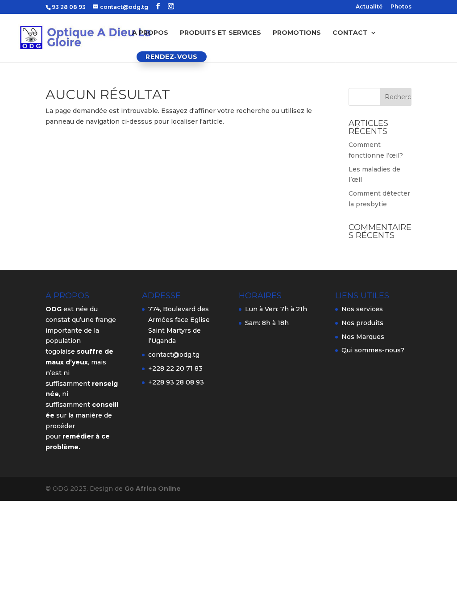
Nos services (362, 309)
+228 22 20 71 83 (175, 368)
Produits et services (220, 33)
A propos (150, 33)
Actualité (369, 7)
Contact (350, 33)
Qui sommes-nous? (372, 350)
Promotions (297, 33)
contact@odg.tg (173, 355)
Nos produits (362, 323)
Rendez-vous (171, 57)
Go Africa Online (153, 489)
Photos (401, 7)
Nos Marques (362, 337)
